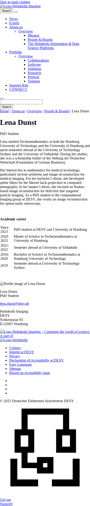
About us (18, 111)
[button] (16, 27)
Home (4, 111)
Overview (34, 111)
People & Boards (56, 111)
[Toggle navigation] (16, 11)
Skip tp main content (15, 2)
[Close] (2, 98)
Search (6, 106)
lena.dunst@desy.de (14, 303)
